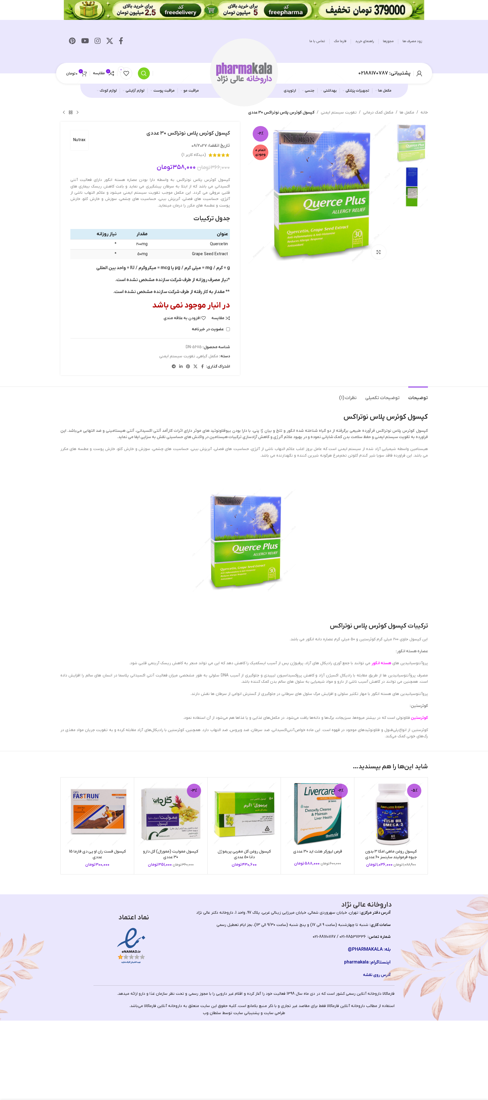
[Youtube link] (85, 41)
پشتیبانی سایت (246, 1013)
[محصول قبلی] (77, 112)
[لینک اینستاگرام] (97, 41)
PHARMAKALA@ (365, 949)
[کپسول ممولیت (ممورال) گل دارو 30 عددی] (170, 814)
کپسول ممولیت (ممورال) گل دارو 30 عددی (170, 854)
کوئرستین (419, 718)
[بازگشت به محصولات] (70, 112)
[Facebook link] (121, 41)
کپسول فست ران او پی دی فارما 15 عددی (97, 854)
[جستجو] (144, 73)
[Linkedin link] (180, 367)
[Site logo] (244, 73)
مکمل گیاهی (207, 356)
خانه (424, 112)
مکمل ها (407, 112)
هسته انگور (381, 663)
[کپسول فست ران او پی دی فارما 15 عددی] (97, 814)
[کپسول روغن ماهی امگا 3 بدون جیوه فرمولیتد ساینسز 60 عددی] (391, 814)
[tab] (418, 395)
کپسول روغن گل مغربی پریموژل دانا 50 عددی (244, 854)
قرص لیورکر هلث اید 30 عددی (317, 851)
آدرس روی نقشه (377, 975)
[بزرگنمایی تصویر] (378, 252)
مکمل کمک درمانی (378, 112)
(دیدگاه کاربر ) (193, 155)
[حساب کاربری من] (419, 73)
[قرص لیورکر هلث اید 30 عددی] (317, 814)
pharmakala (356, 962)
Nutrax (79, 140)
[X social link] (109, 41)
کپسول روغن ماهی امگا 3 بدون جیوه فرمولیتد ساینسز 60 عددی (391, 854)
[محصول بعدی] (63, 112)
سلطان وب (212, 1013)
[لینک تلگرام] (173, 367)
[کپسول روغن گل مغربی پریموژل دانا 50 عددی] (244, 814)
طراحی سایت (274, 1013)
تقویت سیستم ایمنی (339, 112)
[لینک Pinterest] (72, 41)
